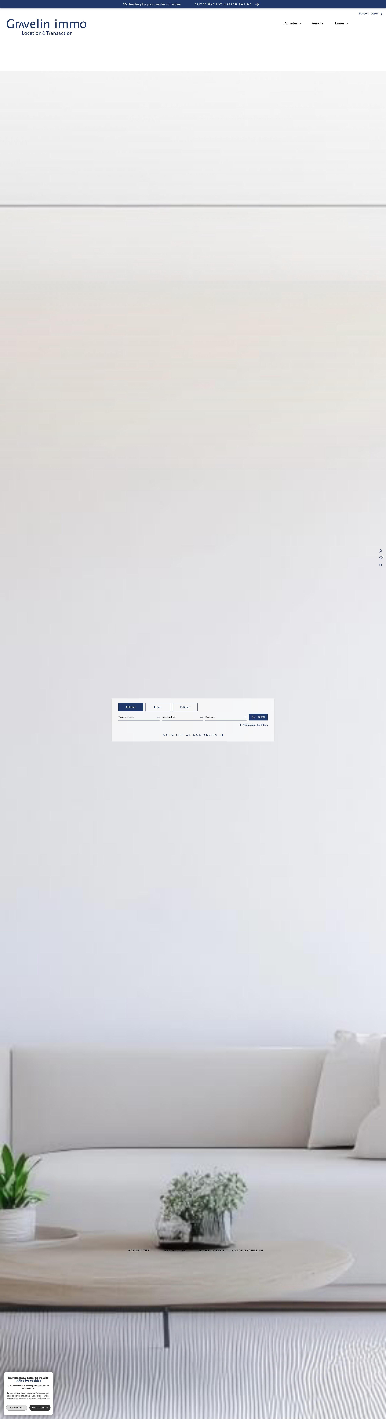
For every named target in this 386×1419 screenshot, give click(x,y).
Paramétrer (16, 1407)
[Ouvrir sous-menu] (299, 23)
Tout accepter (40, 1407)
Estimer (185, 707)
